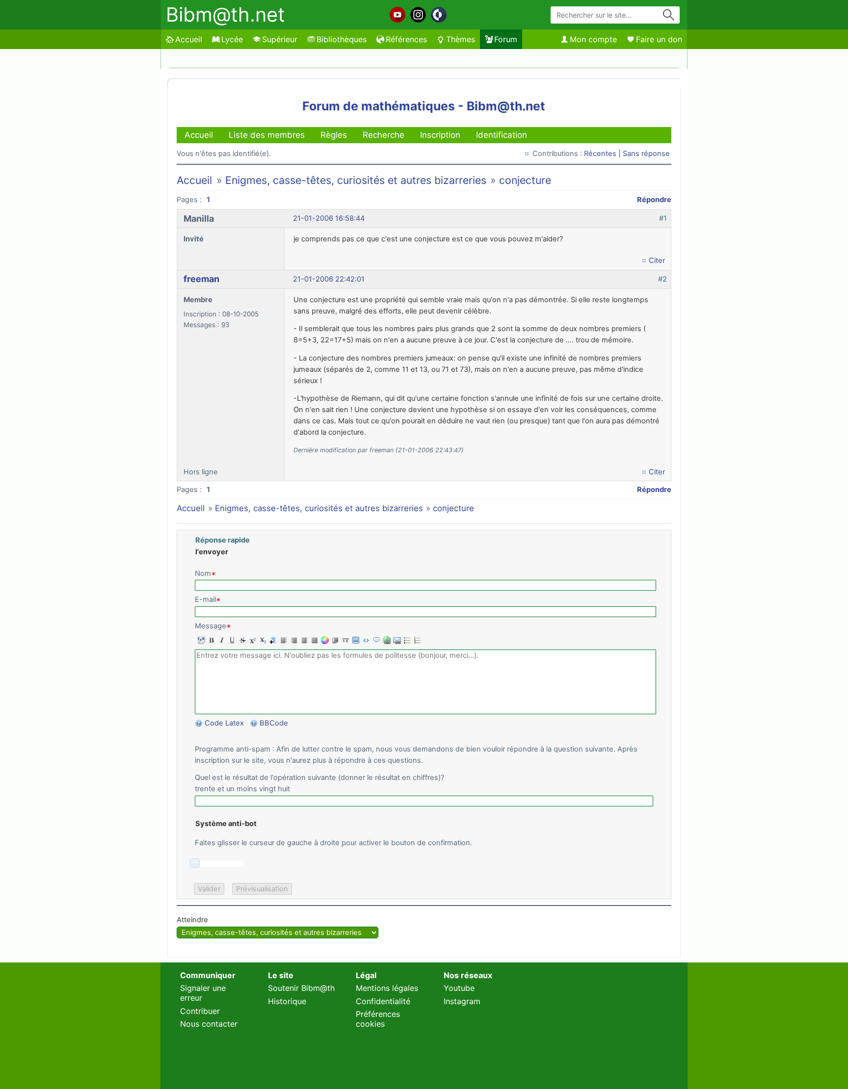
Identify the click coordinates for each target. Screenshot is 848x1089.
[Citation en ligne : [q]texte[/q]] (334, 640)
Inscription (440, 135)
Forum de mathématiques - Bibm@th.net (423, 106)
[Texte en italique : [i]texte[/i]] (220, 640)
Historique (287, 1001)
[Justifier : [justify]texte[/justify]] (313, 640)
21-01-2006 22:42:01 (329, 279)
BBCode (275, 723)
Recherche (383, 135)
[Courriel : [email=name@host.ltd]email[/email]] (396, 640)
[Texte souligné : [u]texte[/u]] (231, 640)
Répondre (654, 199)
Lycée (232, 39)
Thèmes (460, 39)
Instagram (462, 1001)
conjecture (525, 180)
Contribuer (200, 1011)
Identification (501, 135)
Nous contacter (209, 1024)
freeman (201, 279)
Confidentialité (383, 1001)
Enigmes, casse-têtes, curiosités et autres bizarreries (355, 180)
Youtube (459, 988)
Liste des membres (267, 135)
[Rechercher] (668, 15)
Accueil (188, 39)
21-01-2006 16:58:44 (329, 218)
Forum (505, 39)
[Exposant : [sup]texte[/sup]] (251, 640)
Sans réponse (646, 153)
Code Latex (224, 723)
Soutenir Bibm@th (301, 988)
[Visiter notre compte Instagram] (418, 15)
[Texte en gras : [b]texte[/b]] (210, 640)
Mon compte (593, 39)
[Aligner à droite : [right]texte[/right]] (293, 640)
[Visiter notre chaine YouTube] (397, 15)
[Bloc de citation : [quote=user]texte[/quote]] (375, 640)
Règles (333, 135)
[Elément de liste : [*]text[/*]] (406, 640)
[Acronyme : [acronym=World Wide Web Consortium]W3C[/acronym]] (344, 640)
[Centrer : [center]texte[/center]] (303, 640)
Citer (657, 260)
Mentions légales (387, 988)
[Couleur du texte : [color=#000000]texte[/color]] (323, 640)
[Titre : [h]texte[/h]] (272, 640)
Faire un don (659, 39)
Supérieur (279, 39)
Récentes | (603, 153)
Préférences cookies (378, 1019)
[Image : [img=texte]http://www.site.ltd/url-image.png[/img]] (354, 640)
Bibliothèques (342, 39)
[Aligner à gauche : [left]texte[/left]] (282, 640)
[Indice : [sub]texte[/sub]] (262, 640)
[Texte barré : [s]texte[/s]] (241, 640)
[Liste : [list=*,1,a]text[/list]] (416, 640)
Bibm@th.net (225, 14)
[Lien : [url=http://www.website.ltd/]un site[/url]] (385, 640)
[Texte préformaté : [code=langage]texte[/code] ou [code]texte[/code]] (365, 640)
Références (406, 39)
